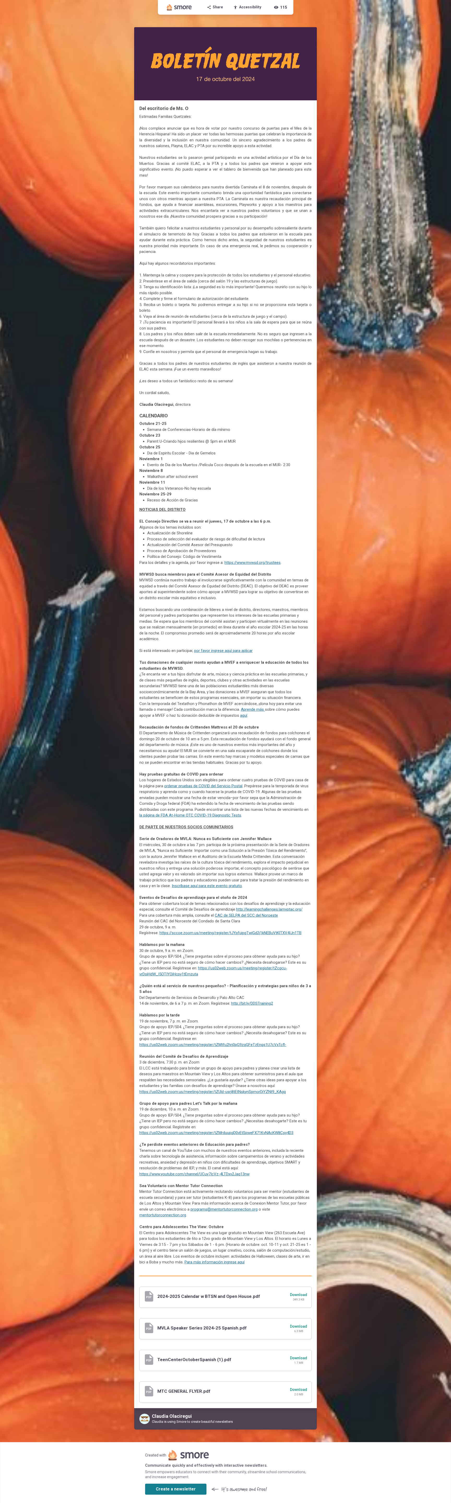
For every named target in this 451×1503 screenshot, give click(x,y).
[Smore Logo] (179, 7)
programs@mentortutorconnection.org (224, 1209)
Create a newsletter (176, 1489)
